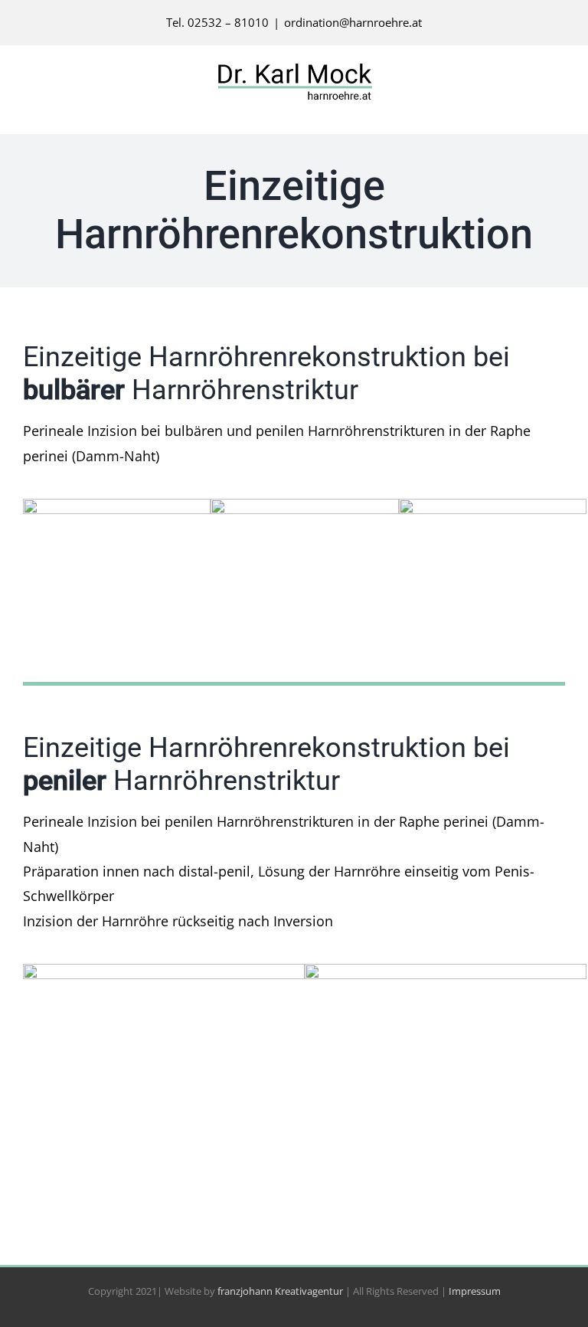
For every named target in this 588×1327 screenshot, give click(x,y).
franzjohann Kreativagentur (280, 1291)
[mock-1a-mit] (117, 505)
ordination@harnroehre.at (353, 22)
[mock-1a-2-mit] (304, 505)
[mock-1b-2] (445, 971)
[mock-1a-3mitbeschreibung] (492, 505)
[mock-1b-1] (164, 971)
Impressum (475, 1291)
